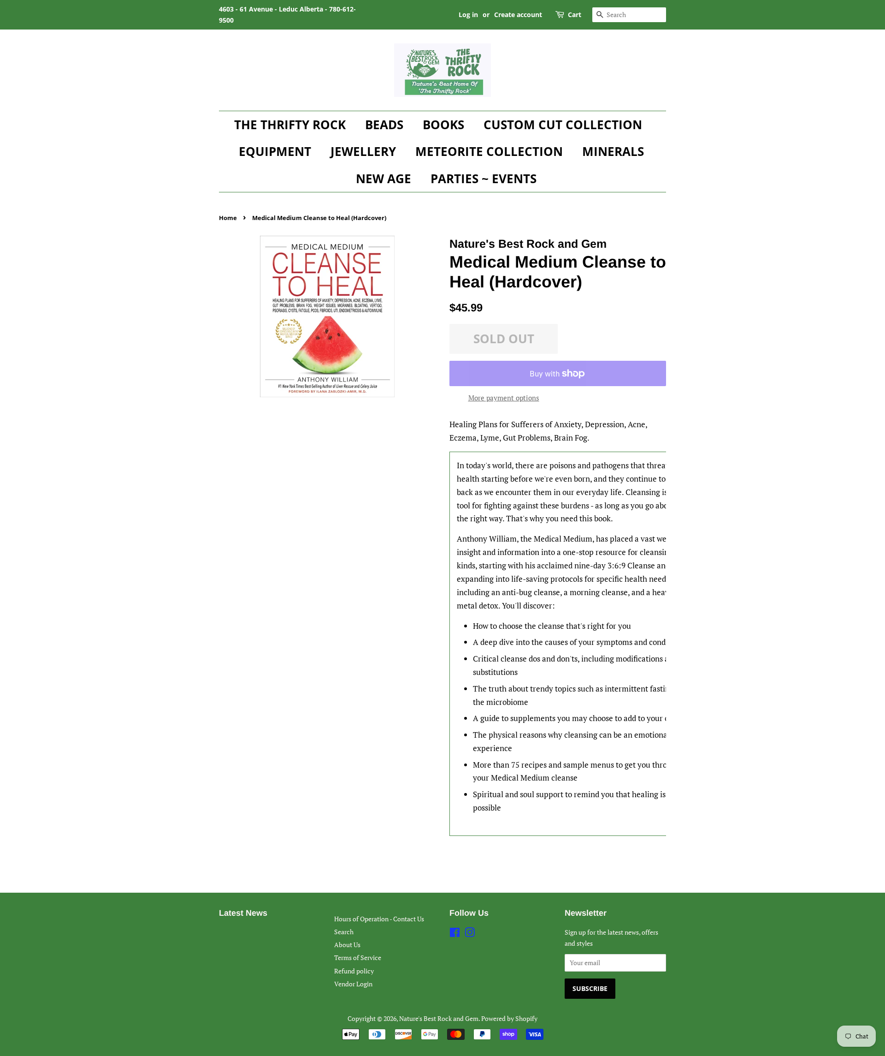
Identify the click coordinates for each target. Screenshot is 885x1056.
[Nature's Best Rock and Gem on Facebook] (454, 934)
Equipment (275, 151)
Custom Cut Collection (563, 124)
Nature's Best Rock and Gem (438, 1018)
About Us (347, 944)
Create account (518, 14)
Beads (384, 124)
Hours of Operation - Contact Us (379, 918)
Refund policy (354, 971)
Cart (574, 14)
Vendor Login (353, 983)
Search (344, 931)
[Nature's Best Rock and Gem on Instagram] (470, 934)
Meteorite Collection (489, 151)
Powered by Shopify (509, 1018)
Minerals (613, 151)
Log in (468, 14)
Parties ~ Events (484, 178)
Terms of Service (357, 957)
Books (443, 124)
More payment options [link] (503, 397)
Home (228, 218)
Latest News (243, 913)
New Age (383, 178)
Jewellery (363, 151)
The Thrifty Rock (290, 124)
